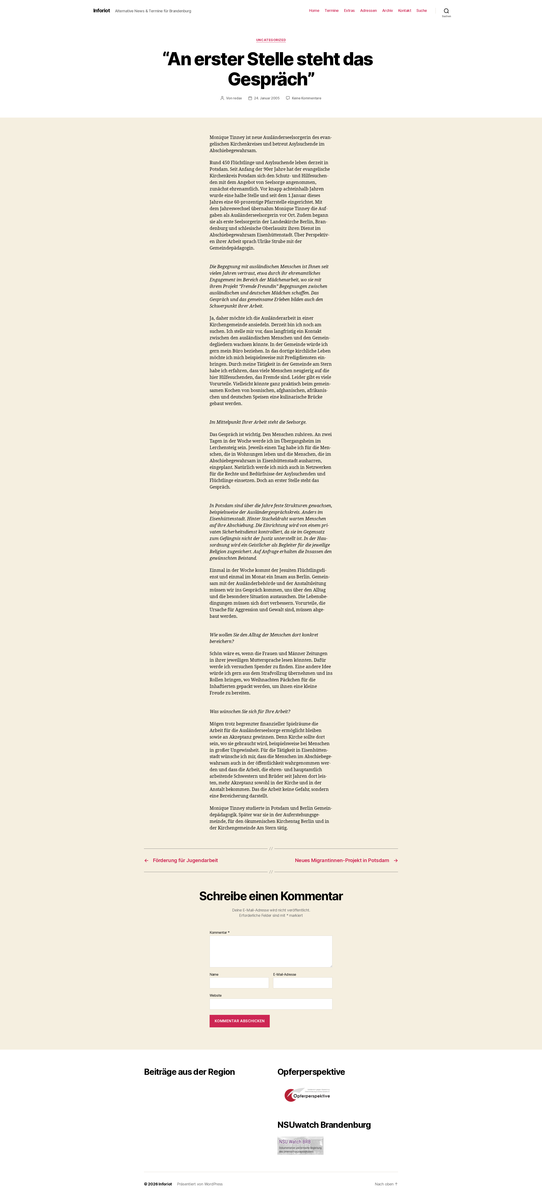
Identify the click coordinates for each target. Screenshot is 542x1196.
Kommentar (220, 933)
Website (216, 995)
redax (237, 98)
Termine (332, 10)
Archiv (387, 10)
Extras (349, 10)
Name (214, 975)
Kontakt (404, 10)
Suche (421, 10)
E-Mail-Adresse (284, 975)
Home (314, 10)
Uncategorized (271, 40)
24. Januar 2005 (267, 98)
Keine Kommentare (306, 98)
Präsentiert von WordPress (200, 1184)
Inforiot (101, 10)
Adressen (368, 10)
